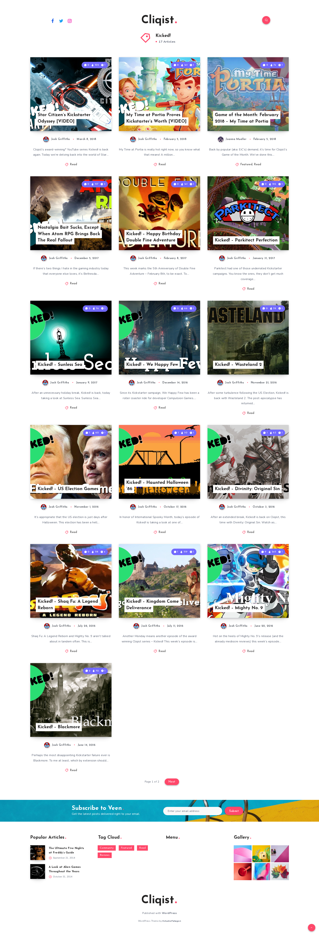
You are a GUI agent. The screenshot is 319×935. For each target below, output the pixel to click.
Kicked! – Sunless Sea (60, 365)
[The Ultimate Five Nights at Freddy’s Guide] (37, 852)
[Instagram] (69, 21)
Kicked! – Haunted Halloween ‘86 (157, 486)
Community (107, 848)
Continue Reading (94, 120)
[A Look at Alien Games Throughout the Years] (37, 871)
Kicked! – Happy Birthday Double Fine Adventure (153, 237)
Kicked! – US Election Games (68, 489)
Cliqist (157, 20)
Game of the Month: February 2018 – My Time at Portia (247, 118)
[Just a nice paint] (261, 871)
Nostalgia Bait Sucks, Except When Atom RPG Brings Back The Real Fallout (69, 234)
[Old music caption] (280, 853)
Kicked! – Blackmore (59, 727)
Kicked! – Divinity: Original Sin (247, 489)
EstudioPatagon (171, 920)
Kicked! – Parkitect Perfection (246, 240)
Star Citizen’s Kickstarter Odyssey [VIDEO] (64, 118)
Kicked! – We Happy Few (152, 365)
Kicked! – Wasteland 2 (238, 365)
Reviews (105, 855)
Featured (246, 164)
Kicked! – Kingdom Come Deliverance (152, 604)
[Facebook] (52, 21)
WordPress (169, 913)
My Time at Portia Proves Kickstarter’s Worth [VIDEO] (156, 118)
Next (171, 781)
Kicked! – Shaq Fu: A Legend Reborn (68, 604)
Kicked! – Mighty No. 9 (239, 608)
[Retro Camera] (261, 853)
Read (73, 164)
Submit (234, 811)
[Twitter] (61, 21)
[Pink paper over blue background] (243, 853)
